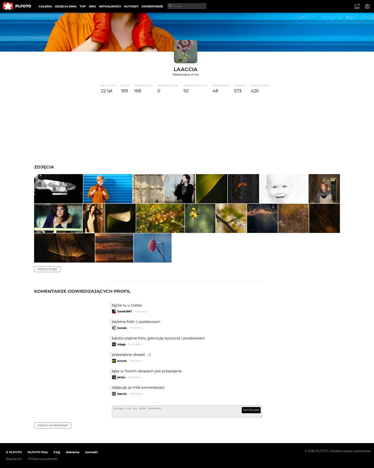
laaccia (186, 69)
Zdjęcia (44, 167)
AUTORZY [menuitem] (131, 6)
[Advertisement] (187, 135)
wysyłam (251, 410)
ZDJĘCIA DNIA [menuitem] (66, 6)
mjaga (121, 344)
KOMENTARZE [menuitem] (152, 6)
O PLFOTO (14, 452)
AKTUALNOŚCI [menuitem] (110, 6)
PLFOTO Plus (38, 452)
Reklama (72, 452)
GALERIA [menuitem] (45, 6)
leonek (122, 328)
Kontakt (91, 452)
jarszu (121, 377)
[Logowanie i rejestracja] (367, 6)
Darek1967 (124, 311)
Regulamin (14, 459)
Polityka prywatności (43, 459)
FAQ (57, 452)
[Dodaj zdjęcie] (357, 6)
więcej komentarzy (52, 425)
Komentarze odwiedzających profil (82, 291)
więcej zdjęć (47, 269)
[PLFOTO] (17, 6)
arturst (122, 360)
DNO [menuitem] (92, 6)
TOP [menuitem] (82, 6)
